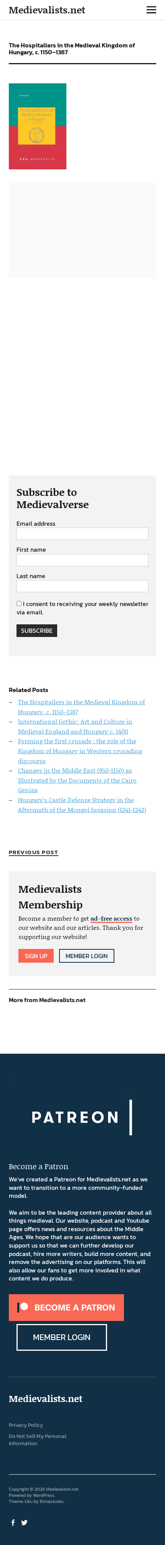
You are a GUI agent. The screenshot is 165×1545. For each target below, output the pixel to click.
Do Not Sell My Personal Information (37, 1440)
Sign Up (36, 955)
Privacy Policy (26, 1425)
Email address (35, 524)
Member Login (87, 955)
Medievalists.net (47, 9)
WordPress (43, 1495)
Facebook (14, 1522)
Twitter (25, 1522)
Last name (30, 576)
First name (31, 550)
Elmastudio (51, 1501)
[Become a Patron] (66, 1318)
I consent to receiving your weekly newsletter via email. (82, 608)
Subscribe (37, 630)
